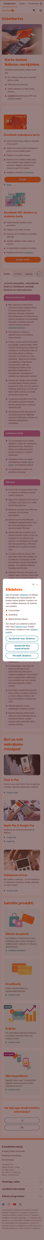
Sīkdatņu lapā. (21, 627)
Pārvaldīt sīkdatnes (22, 655)
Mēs (7, 595)
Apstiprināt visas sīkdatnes (22, 638)
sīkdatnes (24, 595)
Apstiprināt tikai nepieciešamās (22, 647)
